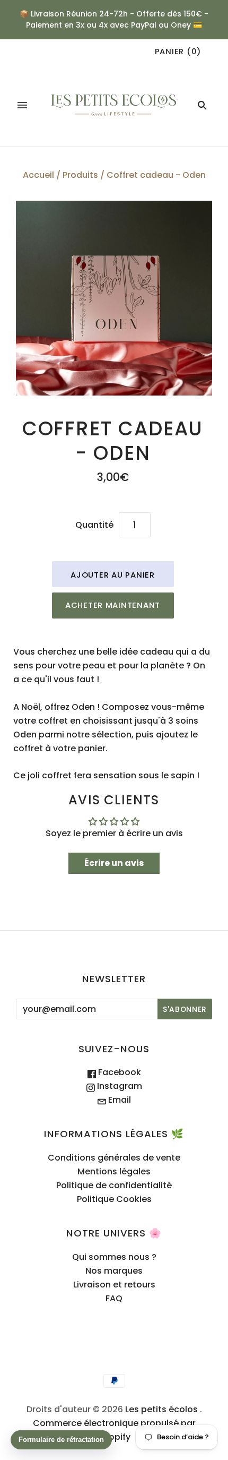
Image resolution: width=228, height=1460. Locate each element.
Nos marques (114, 1271)
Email (118, 1100)
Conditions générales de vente (114, 1158)
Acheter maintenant (112, 605)
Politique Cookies (114, 1199)
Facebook (118, 1072)
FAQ (114, 1298)
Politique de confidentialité (114, 1185)
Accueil (38, 175)
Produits (80, 175)
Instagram (118, 1086)
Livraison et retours (114, 1284)
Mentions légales (114, 1171)
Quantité (94, 525)
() (178, 51)
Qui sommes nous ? (114, 1257)
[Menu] (22, 105)
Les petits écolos (161, 1409)
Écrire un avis (114, 863)
